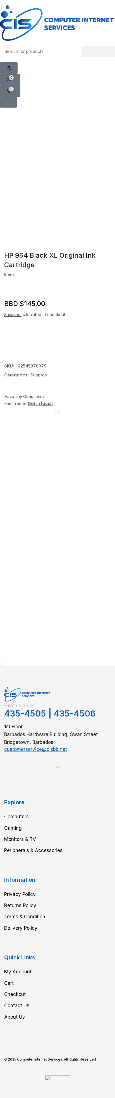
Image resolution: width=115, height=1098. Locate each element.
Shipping (12, 314)
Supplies (39, 375)
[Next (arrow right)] (2, 665)
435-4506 (75, 713)
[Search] (98, 51)
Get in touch (40, 403)
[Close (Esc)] (0, 659)
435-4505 (25, 713)
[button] (9, 68)
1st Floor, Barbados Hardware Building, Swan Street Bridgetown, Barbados (51, 734)
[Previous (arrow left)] (0, 665)
